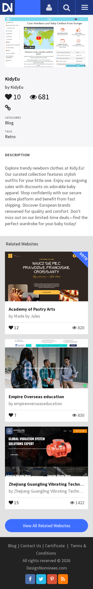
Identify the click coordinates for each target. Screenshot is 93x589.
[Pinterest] (52, 579)
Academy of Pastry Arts (32, 309)
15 (16, 502)
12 (16, 327)
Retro (10, 136)
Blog (9, 123)
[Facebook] (30, 579)
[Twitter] (41, 579)
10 (16, 94)
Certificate (55, 545)
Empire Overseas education (36, 396)
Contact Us (30, 545)
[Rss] (63, 579)
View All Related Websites (46, 525)
